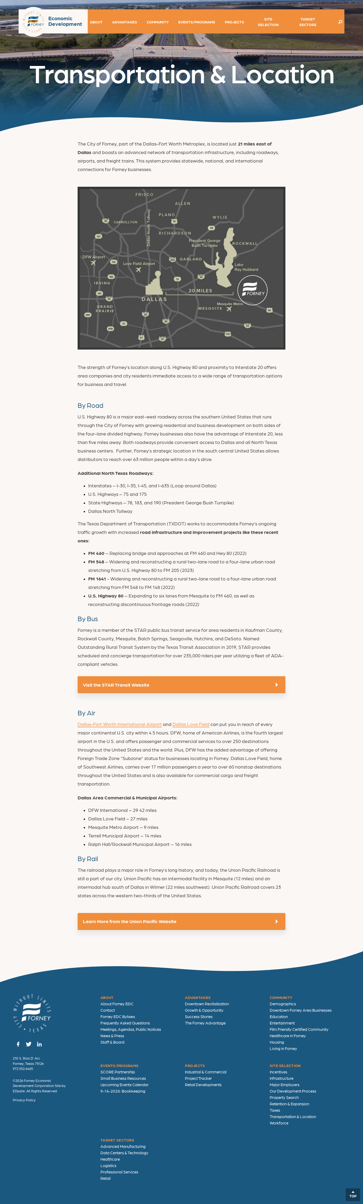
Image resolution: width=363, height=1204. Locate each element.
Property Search (284, 1097)
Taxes (275, 1110)
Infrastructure (281, 1078)
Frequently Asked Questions (125, 1022)
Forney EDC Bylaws (117, 1016)
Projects (234, 22)
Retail (105, 1178)
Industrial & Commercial (205, 1071)
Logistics (108, 1165)
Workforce (279, 1122)
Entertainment (282, 1022)
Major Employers (284, 1084)
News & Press (112, 1035)
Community (158, 22)
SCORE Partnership (117, 1071)
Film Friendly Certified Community (299, 1029)
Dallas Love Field (190, 724)
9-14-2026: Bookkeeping (122, 1091)
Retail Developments (203, 1084)
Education (279, 1016)
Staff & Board (112, 1042)
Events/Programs (196, 22)
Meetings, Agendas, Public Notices (130, 1029)
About (96, 22)
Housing (277, 1042)
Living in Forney (283, 1048)
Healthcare (110, 1159)
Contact (107, 1010)
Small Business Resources (123, 1078)
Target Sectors (307, 22)
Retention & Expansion (289, 1103)
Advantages (124, 22)
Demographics (283, 1003)
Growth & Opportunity (204, 1010)
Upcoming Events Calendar (124, 1084)
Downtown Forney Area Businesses (301, 1010)
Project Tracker (198, 1078)
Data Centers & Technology (124, 1152)
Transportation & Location (293, 1116)
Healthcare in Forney (288, 1035)
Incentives (278, 1071)
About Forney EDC (116, 1003)
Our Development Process (293, 1091)
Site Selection (268, 22)
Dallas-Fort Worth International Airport (120, 724)
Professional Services (119, 1171)
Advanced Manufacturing (123, 1146)
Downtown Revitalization (207, 1003)
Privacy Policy (24, 1100)
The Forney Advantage (205, 1022)
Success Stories (199, 1016)
